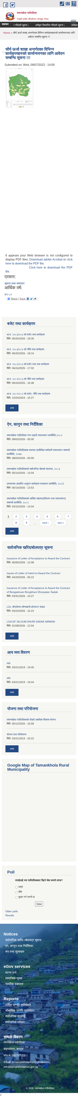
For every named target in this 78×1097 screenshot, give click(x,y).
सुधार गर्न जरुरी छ (26, 896)
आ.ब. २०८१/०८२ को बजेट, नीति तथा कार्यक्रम (28, 393)
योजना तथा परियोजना (16, 734)
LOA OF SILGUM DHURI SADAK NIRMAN (31, 621)
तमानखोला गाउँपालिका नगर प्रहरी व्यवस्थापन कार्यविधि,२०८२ (34, 435)
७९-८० (8, 294)
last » (61, 522)
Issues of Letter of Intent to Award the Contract (33, 573)
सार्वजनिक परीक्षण (14, 1022)
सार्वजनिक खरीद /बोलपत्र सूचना (23, 940)
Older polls (11, 911)
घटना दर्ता (11, 972)
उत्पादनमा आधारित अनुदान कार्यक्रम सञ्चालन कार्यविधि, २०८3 (35, 483)
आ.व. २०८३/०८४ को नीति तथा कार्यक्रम (25, 349)
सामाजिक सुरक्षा (13, 978)
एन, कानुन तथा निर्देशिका (19, 946)
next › (45, 522)
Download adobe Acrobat (46, 259)
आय (8, 678)
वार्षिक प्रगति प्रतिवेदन (18, 1005)
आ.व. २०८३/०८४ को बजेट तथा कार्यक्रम (26, 334)
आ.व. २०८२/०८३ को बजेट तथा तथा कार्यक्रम (28, 364)
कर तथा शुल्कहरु (14, 951)
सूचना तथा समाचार (14, 283)
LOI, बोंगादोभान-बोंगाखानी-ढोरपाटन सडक (26, 606)
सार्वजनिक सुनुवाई (15, 1016)
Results (9, 915)
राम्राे (20, 886)
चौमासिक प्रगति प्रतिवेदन (19, 1010)
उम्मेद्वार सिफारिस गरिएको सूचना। (44, 25)
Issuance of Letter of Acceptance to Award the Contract (38, 558)
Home (6, 32)
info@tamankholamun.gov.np (21, 1066)
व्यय (8, 663)
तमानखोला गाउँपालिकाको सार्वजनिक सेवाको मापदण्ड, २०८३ (33, 468)
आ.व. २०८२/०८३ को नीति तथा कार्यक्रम (25, 378)
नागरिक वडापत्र (14, 984)
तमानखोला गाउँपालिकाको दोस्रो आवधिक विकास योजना (31, 719)
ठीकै (20, 891)
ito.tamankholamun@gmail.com (30, 1062)
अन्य (12, 407)
